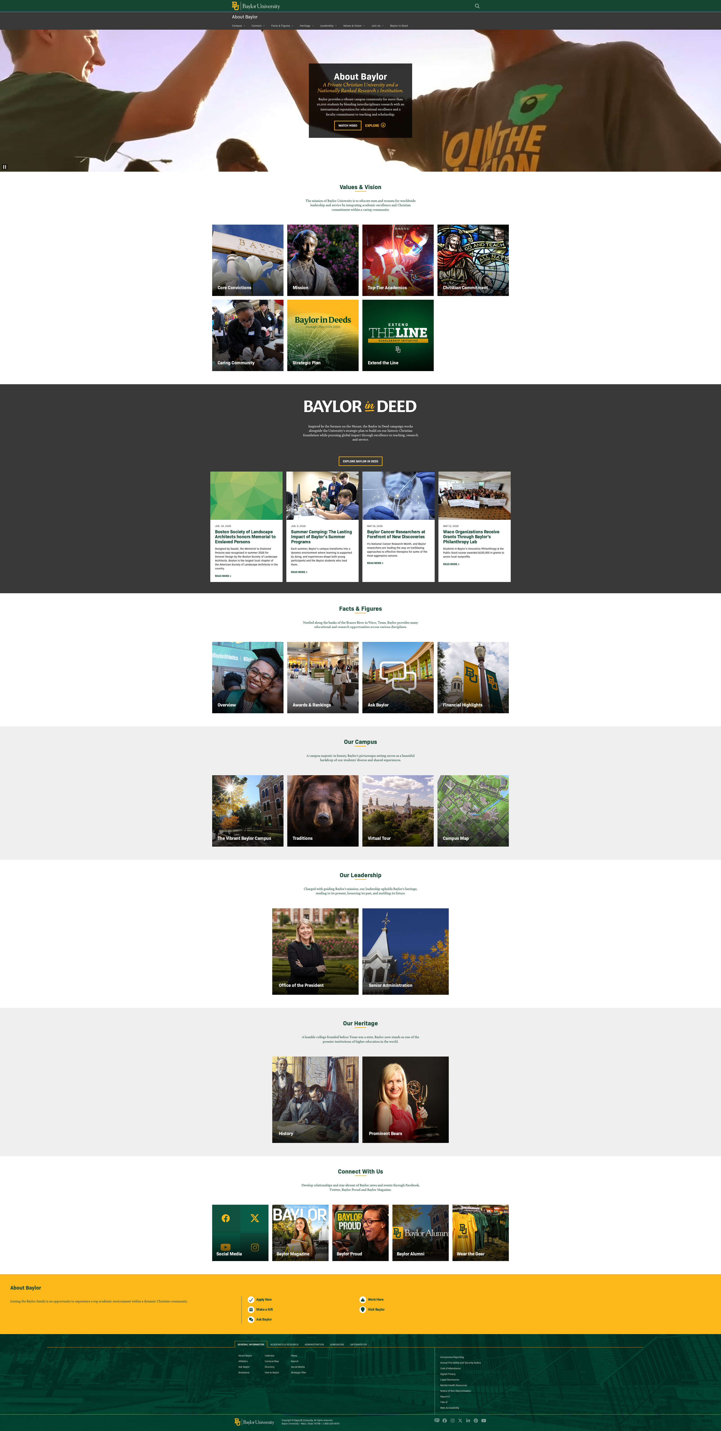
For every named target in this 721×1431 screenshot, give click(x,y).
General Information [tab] (251, 1344)
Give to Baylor (272, 1372)
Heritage (305, 25)
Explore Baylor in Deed (360, 461)
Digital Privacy (448, 1373)
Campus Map (272, 1361)
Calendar (270, 1355)
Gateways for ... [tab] (360, 1344)
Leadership (326, 25)
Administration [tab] (314, 1344)
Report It (445, 1396)
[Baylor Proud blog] (436, 1422)
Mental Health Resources (453, 1385)
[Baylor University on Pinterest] (475, 1422)
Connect (257, 25)
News (294, 1355)
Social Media (298, 1366)
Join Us (375, 25)
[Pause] (5, 167)
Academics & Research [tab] (285, 1344)
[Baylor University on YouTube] (482, 1422)
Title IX (443, 1402)
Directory (270, 1366)
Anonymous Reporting (452, 1357)
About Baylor (245, 16)
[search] (478, 6)
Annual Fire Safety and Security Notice (460, 1362)
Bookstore (243, 1372)
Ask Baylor (244, 1366)
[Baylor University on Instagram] (452, 1422)
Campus (237, 25)
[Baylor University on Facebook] (444, 1422)
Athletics (243, 1361)
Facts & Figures (280, 25)
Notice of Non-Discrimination (455, 1390)
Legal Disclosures (449, 1379)
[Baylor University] (255, 6)
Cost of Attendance (450, 1368)
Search (295, 1361)
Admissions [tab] (337, 1344)
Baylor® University (303, 1420)
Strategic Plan (298, 1372)
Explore (372, 125)
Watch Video (348, 125)
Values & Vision (352, 25)
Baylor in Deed (399, 25)
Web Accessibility (449, 1407)
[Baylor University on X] (459, 1422)
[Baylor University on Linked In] (467, 1422)
